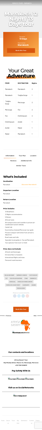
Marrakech (33, 278)
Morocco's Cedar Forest (13, 285)
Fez (6, 278)
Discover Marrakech (29, 184)
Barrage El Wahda (22, 275)
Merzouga (12, 281)
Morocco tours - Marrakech (22, 3)
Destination (24, 420)
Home (2, 420)
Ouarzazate (26, 285)
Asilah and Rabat (9, 275)
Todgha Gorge (21, 288)
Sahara (34, 285)
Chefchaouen (33, 275)
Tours (13, 420)
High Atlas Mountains (16, 278)
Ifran (26, 278)
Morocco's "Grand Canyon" (25, 281)
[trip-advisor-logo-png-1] (20, 399)
